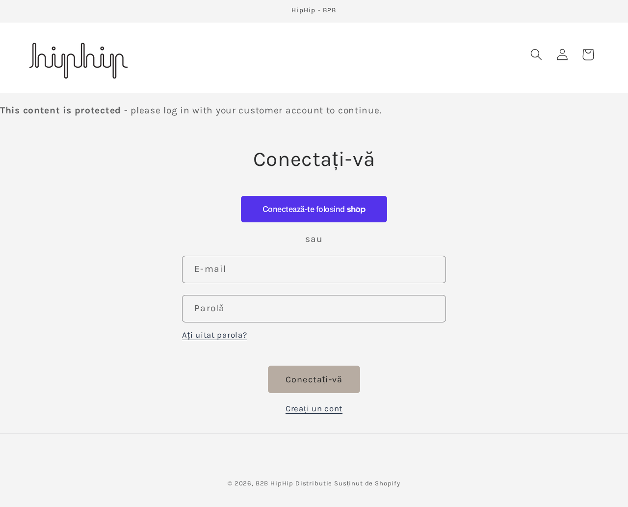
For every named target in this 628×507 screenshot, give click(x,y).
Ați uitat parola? (214, 335)
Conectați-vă (314, 379)
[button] (536, 55)
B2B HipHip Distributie (294, 483)
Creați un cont (314, 408)
